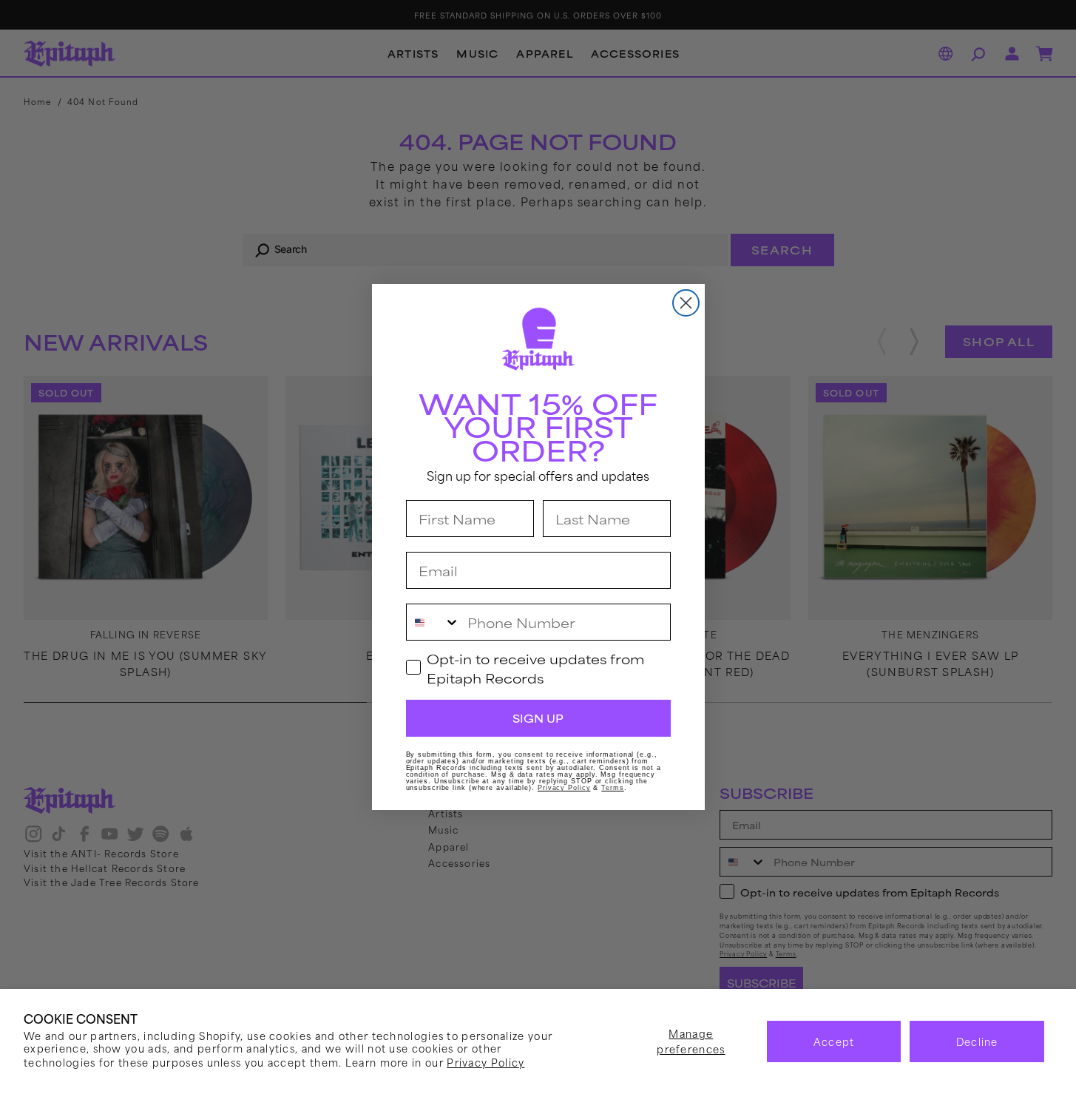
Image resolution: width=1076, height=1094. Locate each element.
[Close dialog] (686, 303)
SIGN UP (538, 718)
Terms (612, 787)
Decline (977, 1041)
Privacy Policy (485, 1062)
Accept (834, 1041)
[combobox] (433, 622)
